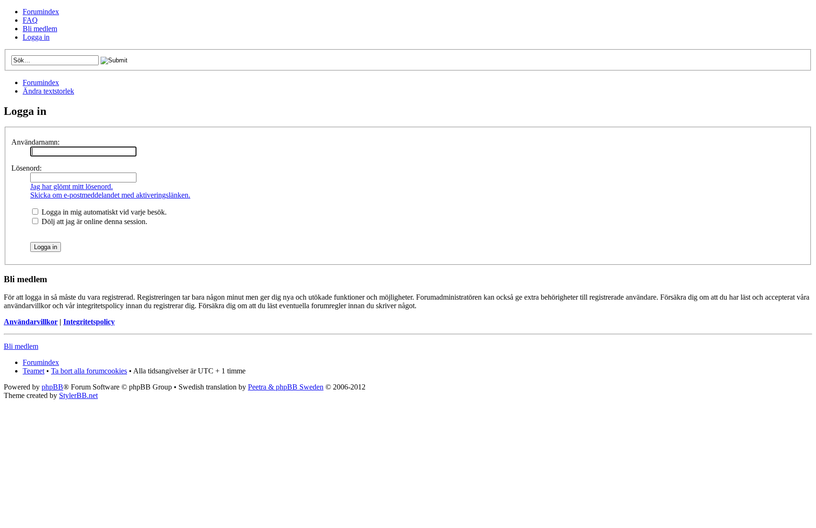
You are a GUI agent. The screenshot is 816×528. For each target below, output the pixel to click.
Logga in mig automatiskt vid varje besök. (103, 212)
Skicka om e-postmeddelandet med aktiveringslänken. (110, 195)
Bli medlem (40, 29)
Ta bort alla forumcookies (89, 371)
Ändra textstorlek (48, 91)
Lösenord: (26, 168)
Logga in (36, 37)
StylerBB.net (78, 395)
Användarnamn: (35, 142)
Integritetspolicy (89, 322)
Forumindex (41, 12)
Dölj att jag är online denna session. (93, 221)
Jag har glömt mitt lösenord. (71, 186)
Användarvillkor (31, 322)
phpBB (52, 387)
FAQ (30, 20)
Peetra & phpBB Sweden (285, 387)
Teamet (33, 371)
